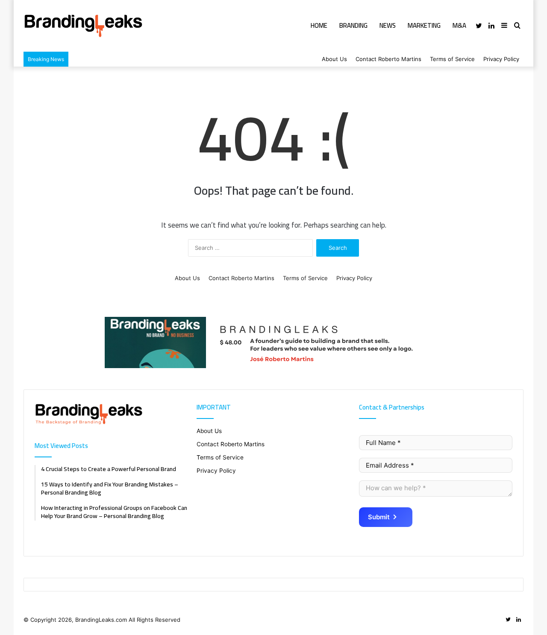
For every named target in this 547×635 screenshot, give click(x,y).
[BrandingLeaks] (83, 25)
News (387, 25)
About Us (334, 59)
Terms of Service (452, 59)
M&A (459, 25)
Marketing (424, 25)
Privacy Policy (501, 59)
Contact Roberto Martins (388, 59)
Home (319, 25)
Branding (353, 25)
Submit (379, 517)
